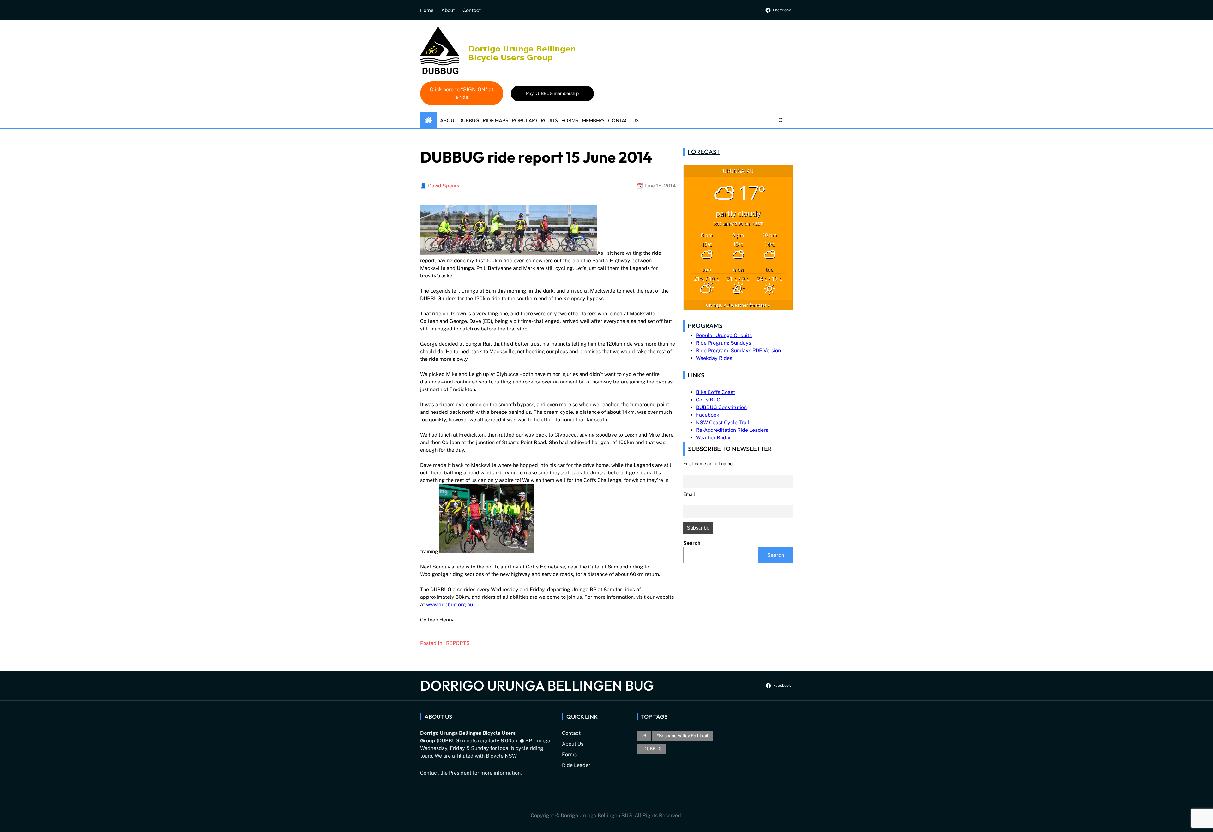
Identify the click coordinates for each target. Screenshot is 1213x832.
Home (427, 10)
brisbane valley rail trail (683, 735)
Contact (471, 10)
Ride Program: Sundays (723, 343)
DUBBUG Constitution (721, 407)
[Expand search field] (780, 120)
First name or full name (708, 463)
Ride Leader (576, 765)
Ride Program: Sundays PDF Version (738, 351)
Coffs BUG (708, 400)
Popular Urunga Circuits (724, 335)
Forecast (704, 152)
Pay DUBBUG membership (552, 93)
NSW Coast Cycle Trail (722, 422)
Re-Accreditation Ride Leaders (732, 430)
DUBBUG (652, 748)
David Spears (443, 186)
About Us (572, 744)
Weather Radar (713, 438)
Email (689, 494)
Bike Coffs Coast (715, 392)
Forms (569, 755)
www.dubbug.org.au (449, 605)
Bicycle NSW (501, 756)
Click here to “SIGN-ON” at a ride (461, 93)
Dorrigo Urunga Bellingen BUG (537, 685)
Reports (458, 643)
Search (691, 543)
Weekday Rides (714, 358)
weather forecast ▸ (738, 305)
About (448, 10)
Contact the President (445, 773)
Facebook (707, 415)
